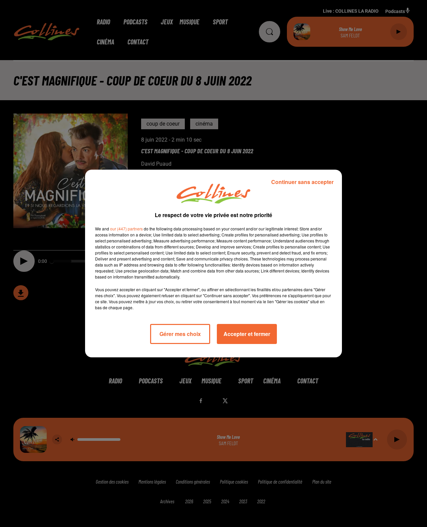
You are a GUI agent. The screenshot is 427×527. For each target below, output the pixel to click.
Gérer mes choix (180, 334)
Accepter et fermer (247, 334)
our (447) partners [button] (126, 228)
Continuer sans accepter (302, 182)
